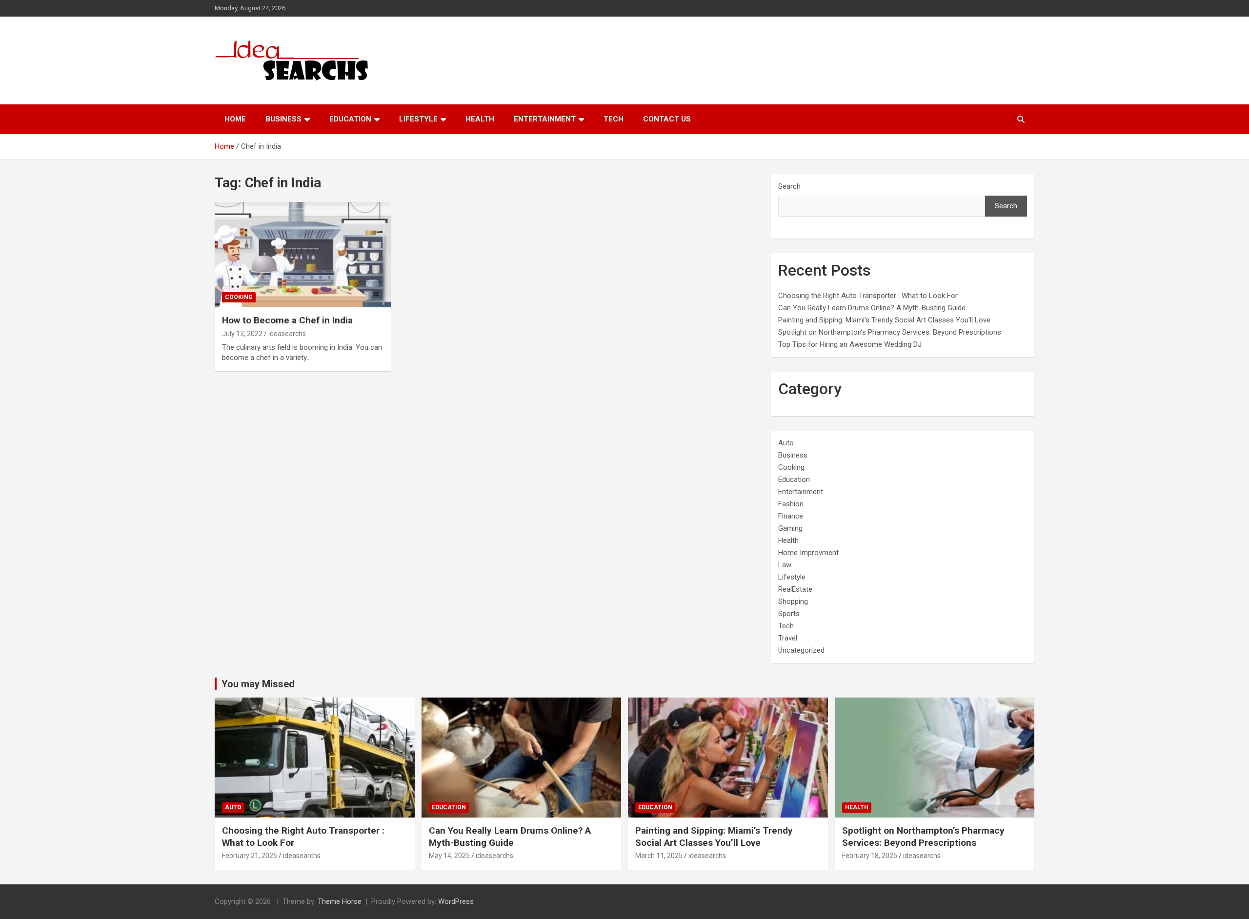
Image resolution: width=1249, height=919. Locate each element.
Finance (790, 516)
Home (235, 119)
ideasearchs (287, 334)
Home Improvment (808, 552)
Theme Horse (340, 901)
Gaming (790, 528)
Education (350, 119)
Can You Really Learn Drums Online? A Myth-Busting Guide (872, 307)
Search (789, 186)
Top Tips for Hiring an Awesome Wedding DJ (850, 344)
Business (283, 119)
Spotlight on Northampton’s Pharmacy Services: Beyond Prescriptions (889, 332)
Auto (786, 443)
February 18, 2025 (869, 855)
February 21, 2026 (249, 855)
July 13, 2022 (242, 334)
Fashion (791, 503)
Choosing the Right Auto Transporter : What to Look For (868, 295)
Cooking (239, 297)
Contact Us (667, 119)
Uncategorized (801, 650)
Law (784, 564)
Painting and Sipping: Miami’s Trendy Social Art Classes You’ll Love (884, 320)
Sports (789, 613)
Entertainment (545, 119)
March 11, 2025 (659, 855)
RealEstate (795, 589)
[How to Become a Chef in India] (302, 254)
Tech (614, 119)
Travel (787, 638)
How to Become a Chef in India (287, 320)
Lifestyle (418, 119)
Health (479, 119)
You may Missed (258, 684)
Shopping (793, 601)
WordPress (456, 901)
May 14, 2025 (449, 855)
